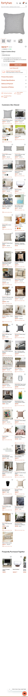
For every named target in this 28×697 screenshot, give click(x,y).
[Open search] (26, 6)
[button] (3, 139)
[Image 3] (20, 40)
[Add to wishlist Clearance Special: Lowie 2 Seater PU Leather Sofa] (12, 110)
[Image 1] (9, 40)
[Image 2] (14, 40)
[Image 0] (3, 40)
